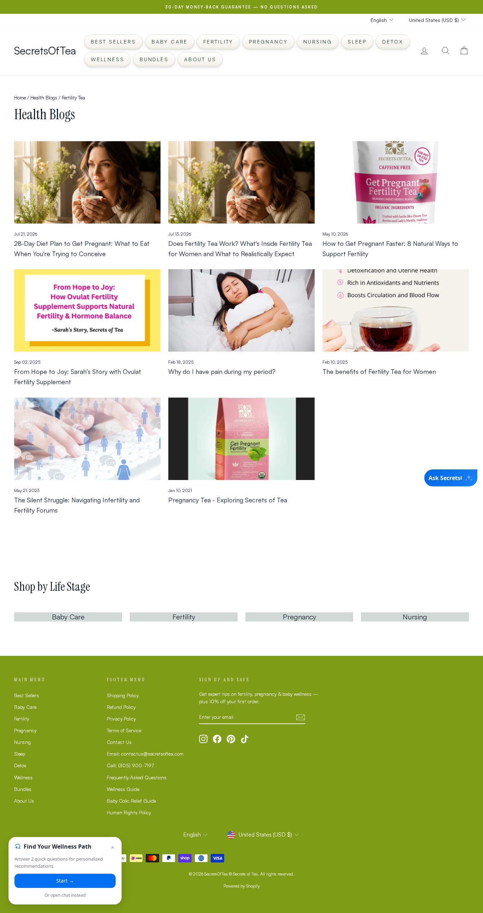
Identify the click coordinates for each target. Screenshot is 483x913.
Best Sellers (113, 42)
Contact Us (119, 742)
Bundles (154, 59)
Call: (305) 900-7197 (130, 765)
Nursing (317, 42)
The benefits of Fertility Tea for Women (379, 371)
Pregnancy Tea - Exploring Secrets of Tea (227, 500)
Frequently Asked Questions (137, 777)
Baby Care (170, 42)
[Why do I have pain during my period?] (241, 310)
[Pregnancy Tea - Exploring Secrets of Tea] (241, 439)
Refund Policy (121, 707)
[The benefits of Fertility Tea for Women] (395, 310)
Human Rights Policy (129, 812)
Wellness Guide (123, 789)
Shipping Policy (123, 695)
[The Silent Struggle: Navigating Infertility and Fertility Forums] (87, 439)
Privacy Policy (121, 719)
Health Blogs (43, 97)
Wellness (107, 59)
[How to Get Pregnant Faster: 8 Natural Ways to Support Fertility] (395, 182)
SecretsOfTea (45, 50)
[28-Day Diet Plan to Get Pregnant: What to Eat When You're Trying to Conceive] (87, 182)
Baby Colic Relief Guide (131, 801)
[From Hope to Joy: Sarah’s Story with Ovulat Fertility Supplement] (87, 310)
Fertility (218, 42)
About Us (200, 59)
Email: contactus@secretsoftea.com (145, 754)
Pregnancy (268, 42)
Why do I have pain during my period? (221, 371)
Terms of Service (124, 730)
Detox (392, 42)
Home (20, 97)
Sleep (357, 42)
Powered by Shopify (241, 886)
